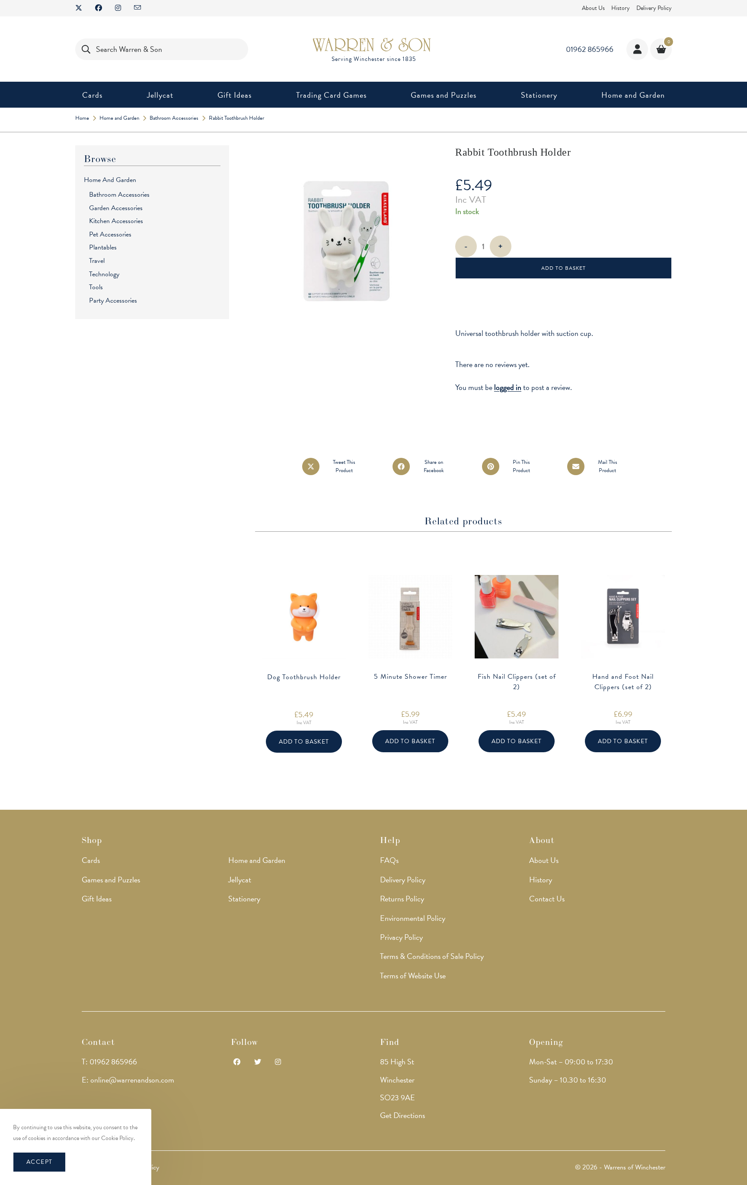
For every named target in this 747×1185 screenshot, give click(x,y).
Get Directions (402, 1115)
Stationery (244, 898)
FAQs (389, 860)
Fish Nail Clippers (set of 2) (517, 681)
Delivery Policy (654, 8)
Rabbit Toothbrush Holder (236, 118)
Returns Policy (402, 898)
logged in (507, 387)
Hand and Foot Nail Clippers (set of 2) (623, 681)
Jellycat (239, 879)
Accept (39, 1161)
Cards (91, 860)
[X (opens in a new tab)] (82, 8)
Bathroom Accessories (119, 194)
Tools (96, 287)
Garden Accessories (116, 208)
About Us (593, 8)
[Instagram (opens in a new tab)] (118, 8)
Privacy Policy (401, 937)
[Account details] (637, 49)
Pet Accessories (110, 234)
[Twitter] (257, 1062)
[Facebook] (236, 1062)
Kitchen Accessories (116, 221)
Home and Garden (110, 180)
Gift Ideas (97, 898)
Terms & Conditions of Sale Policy (432, 956)
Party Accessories (113, 300)
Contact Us (547, 898)
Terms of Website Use (413, 975)
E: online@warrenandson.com (128, 1080)
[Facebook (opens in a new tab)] (99, 8)
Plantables (103, 247)
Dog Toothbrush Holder (304, 677)
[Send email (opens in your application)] (137, 8)
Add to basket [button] (304, 741)
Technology (104, 274)
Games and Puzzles (111, 879)
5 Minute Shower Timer (410, 676)
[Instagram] (278, 1062)
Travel (97, 261)
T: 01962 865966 (109, 1061)
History (620, 8)
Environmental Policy (412, 918)
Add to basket (563, 268)
